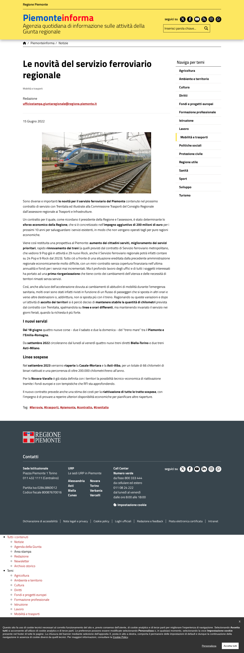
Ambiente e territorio (194, 78)
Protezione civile (191, 153)
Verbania (96, 490)
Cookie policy (101, 521)
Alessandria (76, 480)
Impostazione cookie (132, 504)
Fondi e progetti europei (196, 103)
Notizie (19, 541)
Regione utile (188, 162)
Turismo (185, 195)
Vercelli (95, 495)
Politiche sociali (190, 145)
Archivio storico (24, 566)
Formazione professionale (197, 112)
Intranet (213, 521)
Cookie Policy (120, 637)
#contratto (84, 407)
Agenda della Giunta (27, 546)
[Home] (24, 43)
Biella (72, 490)
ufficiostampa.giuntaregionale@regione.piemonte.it (60, 103)
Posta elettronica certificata (186, 521)
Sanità (183, 170)
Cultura (184, 87)
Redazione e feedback (150, 521)
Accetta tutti (230, 645)
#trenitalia (101, 407)
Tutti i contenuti (17, 537)
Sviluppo (185, 187)
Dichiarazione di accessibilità (40, 521)
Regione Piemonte (35, 4)
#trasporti (51, 407)
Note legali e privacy (75, 521)
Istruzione (186, 120)
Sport (183, 178)
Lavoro (184, 128)
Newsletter (21, 561)
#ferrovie (36, 407)
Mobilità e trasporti (194, 137)
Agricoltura (187, 70)
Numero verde (123, 473)
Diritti (183, 95)
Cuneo (72, 495)
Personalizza (209, 645)
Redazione (21, 556)
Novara (95, 480)
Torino (94, 485)
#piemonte (67, 407)
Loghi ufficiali (123, 521)
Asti (71, 485)
